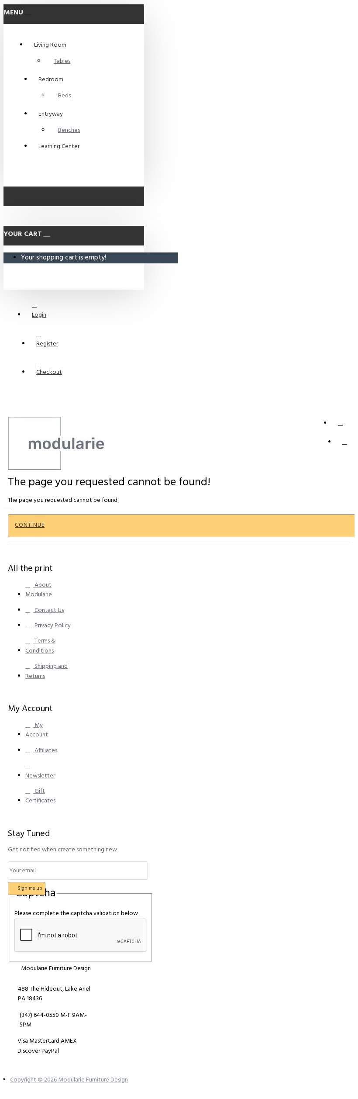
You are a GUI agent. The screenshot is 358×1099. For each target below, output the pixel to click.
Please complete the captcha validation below (76, 914)
